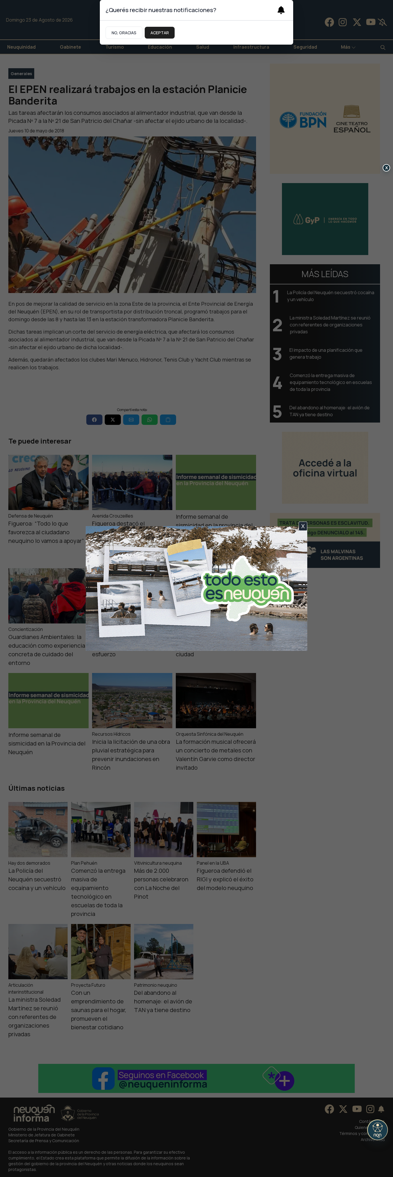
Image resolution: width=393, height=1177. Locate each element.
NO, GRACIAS (124, 32)
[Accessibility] (377, 1129)
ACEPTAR (159, 32)
